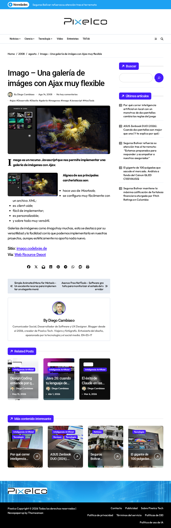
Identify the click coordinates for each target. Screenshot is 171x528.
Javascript (76, 100)
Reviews (57, 437)
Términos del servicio (129, 515)
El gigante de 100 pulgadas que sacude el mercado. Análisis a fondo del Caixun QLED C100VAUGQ (142, 173)
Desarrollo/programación (22, 64)
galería (44, 100)
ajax (13, 100)
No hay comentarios (66, 94)
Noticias (14, 38)
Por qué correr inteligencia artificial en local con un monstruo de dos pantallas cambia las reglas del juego (139, 110)
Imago (65, 100)
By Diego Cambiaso (24, 94)
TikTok (86, 38)
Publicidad (131, 508)
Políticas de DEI (154, 515)
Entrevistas (72, 38)
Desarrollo (23, 100)
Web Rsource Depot (30, 254)
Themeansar (35, 512)
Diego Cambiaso (61, 320)
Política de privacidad (100, 515)
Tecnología (44, 38)
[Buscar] (158, 77)
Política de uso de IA (151, 522)
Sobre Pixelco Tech (152, 508)
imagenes (55, 100)
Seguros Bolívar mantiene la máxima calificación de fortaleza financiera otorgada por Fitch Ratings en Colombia (143, 194)
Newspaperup (16, 512)
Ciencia (28, 38)
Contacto (116, 508)
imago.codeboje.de (32, 248)
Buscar (131, 66)
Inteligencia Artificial (23, 369)
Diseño (42, 64)
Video (59, 38)
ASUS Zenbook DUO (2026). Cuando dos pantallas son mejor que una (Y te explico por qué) (142, 129)
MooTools (89, 100)
